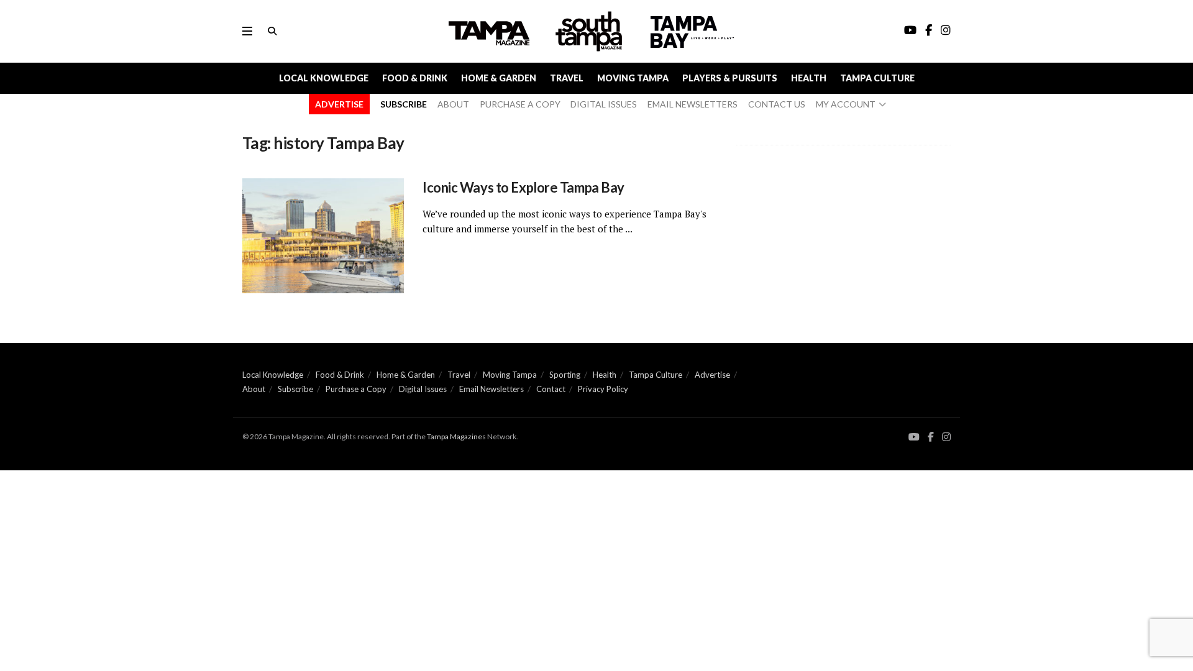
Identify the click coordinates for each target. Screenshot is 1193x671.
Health (808, 78)
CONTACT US (776, 104)
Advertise (712, 375)
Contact (550, 389)
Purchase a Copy (356, 389)
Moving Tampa (633, 78)
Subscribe (295, 389)
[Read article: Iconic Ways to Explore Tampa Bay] (323, 236)
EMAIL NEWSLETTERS (692, 104)
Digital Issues (423, 389)
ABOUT (453, 104)
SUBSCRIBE (403, 104)
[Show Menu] (247, 31)
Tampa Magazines (456, 436)
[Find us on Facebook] (931, 437)
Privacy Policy (603, 389)
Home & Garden (498, 78)
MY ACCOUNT (845, 104)
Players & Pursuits (729, 78)
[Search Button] (272, 31)
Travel (566, 78)
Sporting (564, 375)
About (253, 389)
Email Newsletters (491, 389)
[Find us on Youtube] (914, 437)
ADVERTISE (339, 104)
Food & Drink (414, 78)
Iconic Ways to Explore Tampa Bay (523, 187)
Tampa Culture (877, 78)
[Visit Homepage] (590, 31)
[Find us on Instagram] (946, 437)
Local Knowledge (323, 78)
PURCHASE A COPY (520, 104)
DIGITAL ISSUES (603, 104)
